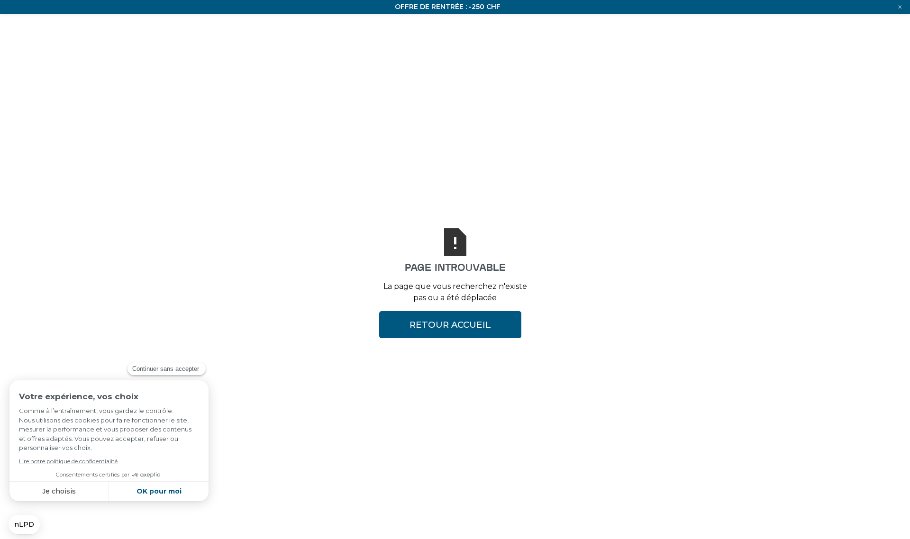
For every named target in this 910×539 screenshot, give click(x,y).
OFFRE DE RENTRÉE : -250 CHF (447, 6)
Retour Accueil (450, 324)
